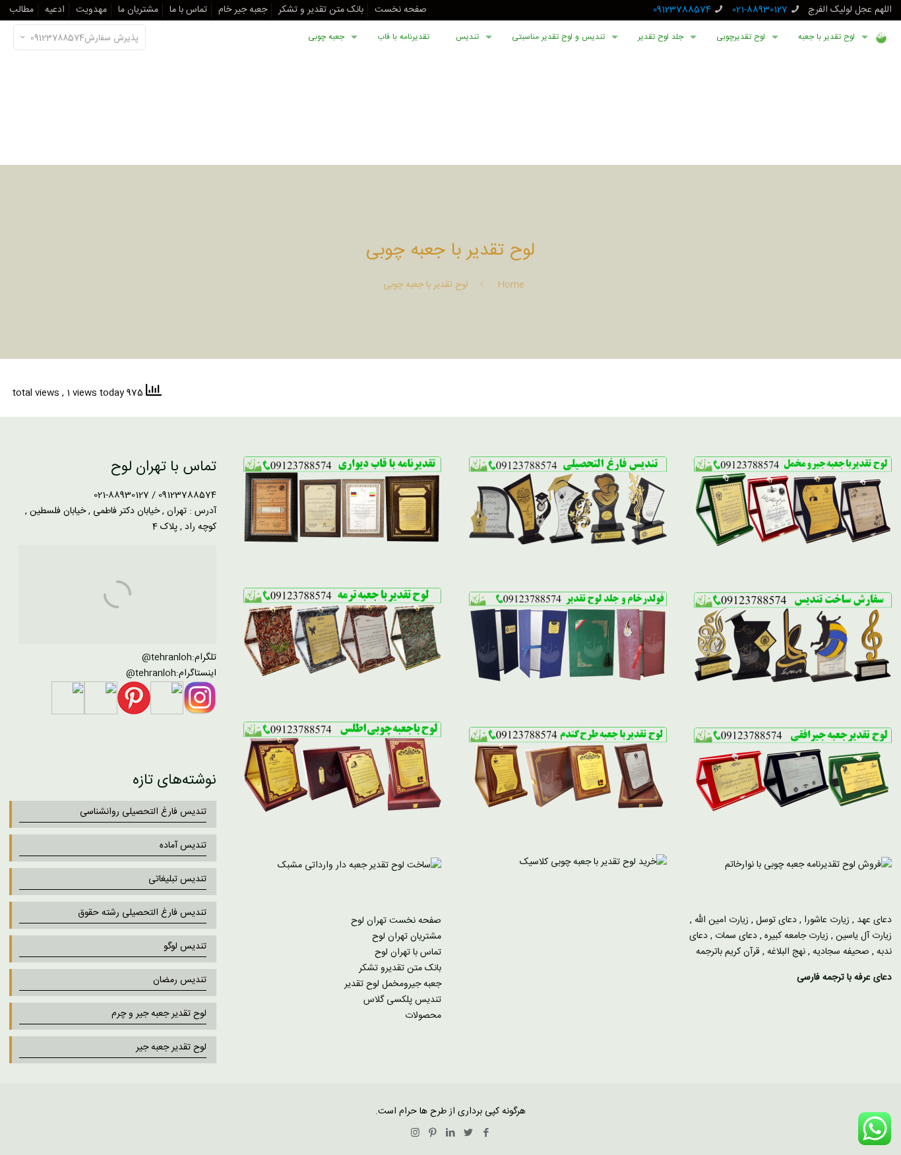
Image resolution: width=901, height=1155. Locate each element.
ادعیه (55, 10)
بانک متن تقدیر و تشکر (320, 10)
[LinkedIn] (451, 1133)
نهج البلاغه (786, 952)
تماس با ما (188, 10)
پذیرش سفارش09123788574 (84, 38)
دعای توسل (776, 920)
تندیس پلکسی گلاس (402, 1000)
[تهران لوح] (881, 36)
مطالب (21, 10)
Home (510, 285)
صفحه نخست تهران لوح (396, 921)
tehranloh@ (167, 658)
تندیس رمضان (179, 980)
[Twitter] (469, 1133)
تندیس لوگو (185, 946)
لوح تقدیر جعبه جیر (171, 1047)
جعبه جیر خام (242, 10)
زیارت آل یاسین (864, 936)
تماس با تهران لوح (408, 952)
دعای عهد (874, 920)
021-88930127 (760, 10)
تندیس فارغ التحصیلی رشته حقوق (142, 913)
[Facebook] (486, 1133)
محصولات (423, 1016)
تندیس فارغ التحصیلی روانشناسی (143, 812)
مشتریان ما (138, 10)
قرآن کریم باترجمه (728, 952)
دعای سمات (736, 936)
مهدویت (91, 10)
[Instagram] (415, 1133)
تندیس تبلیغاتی (177, 879)
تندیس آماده (183, 846)
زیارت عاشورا (827, 920)
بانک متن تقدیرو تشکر (400, 968)
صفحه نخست (401, 10)
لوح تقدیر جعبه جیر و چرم (158, 1014)
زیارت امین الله (722, 920)
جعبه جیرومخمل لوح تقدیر (392, 984)
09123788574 (682, 10)
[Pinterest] (433, 1133)
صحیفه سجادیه (841, 952)
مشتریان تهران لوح (406, 937)
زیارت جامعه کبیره (796, 936)
